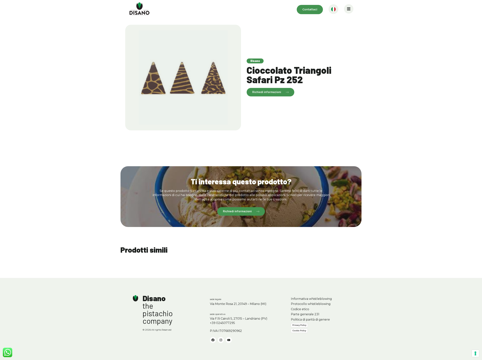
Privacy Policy (299, 325)
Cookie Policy (299, 330)
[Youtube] (229, 340)
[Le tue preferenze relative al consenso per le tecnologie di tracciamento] (475, 353)
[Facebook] (213, 340)
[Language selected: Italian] (333, 9)
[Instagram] (221, 340)
